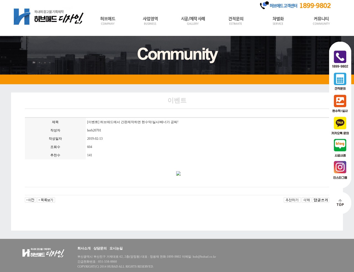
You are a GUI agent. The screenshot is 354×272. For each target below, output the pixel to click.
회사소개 (84, 248)
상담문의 (100, 248)
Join (48, 3)
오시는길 (116, 248)
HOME (19, 3)
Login (34, 3)
